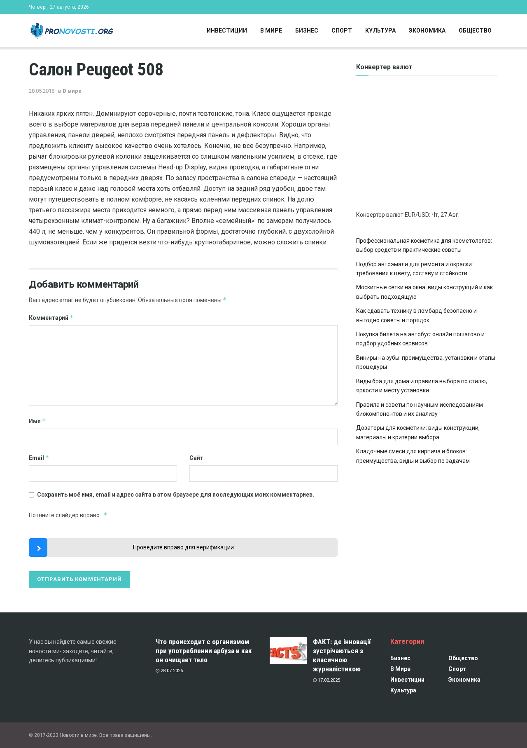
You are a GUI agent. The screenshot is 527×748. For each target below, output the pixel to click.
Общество (475, 30)
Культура (380, 30)
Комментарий (51, 317)
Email (39, 458)
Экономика (427, 30)
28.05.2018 (41, 91)
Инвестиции (227, 30)
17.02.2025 (328, 680)
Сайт (196, 458)
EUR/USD (417, 214)
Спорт (341, 30)
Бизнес (306, 30)
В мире (271, 30)
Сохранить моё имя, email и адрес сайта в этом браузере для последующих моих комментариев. (175, 494)
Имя (37, 421)
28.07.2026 (171, 670)
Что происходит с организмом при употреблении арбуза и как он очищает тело (204, 651)
